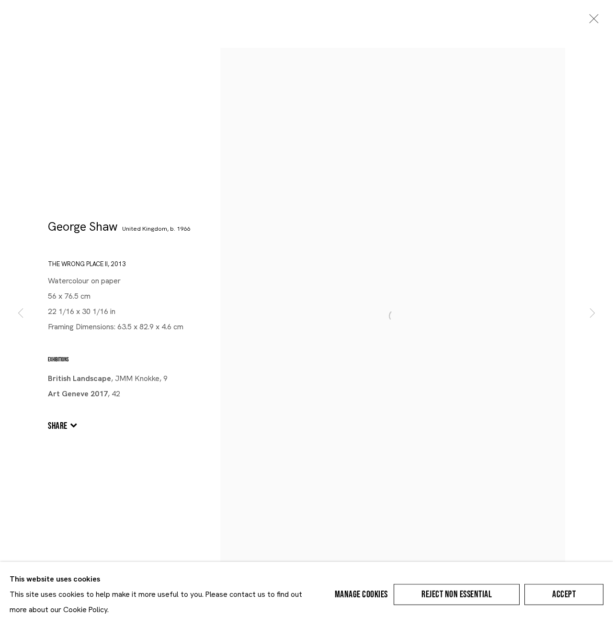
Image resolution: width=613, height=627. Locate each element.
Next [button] (592, 313)
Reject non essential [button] (456, 594)
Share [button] (58, 426)
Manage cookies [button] (361, 594)
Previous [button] (20, 313)
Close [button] (591, 21)
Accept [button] (564, 594)
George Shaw (83, 227)
